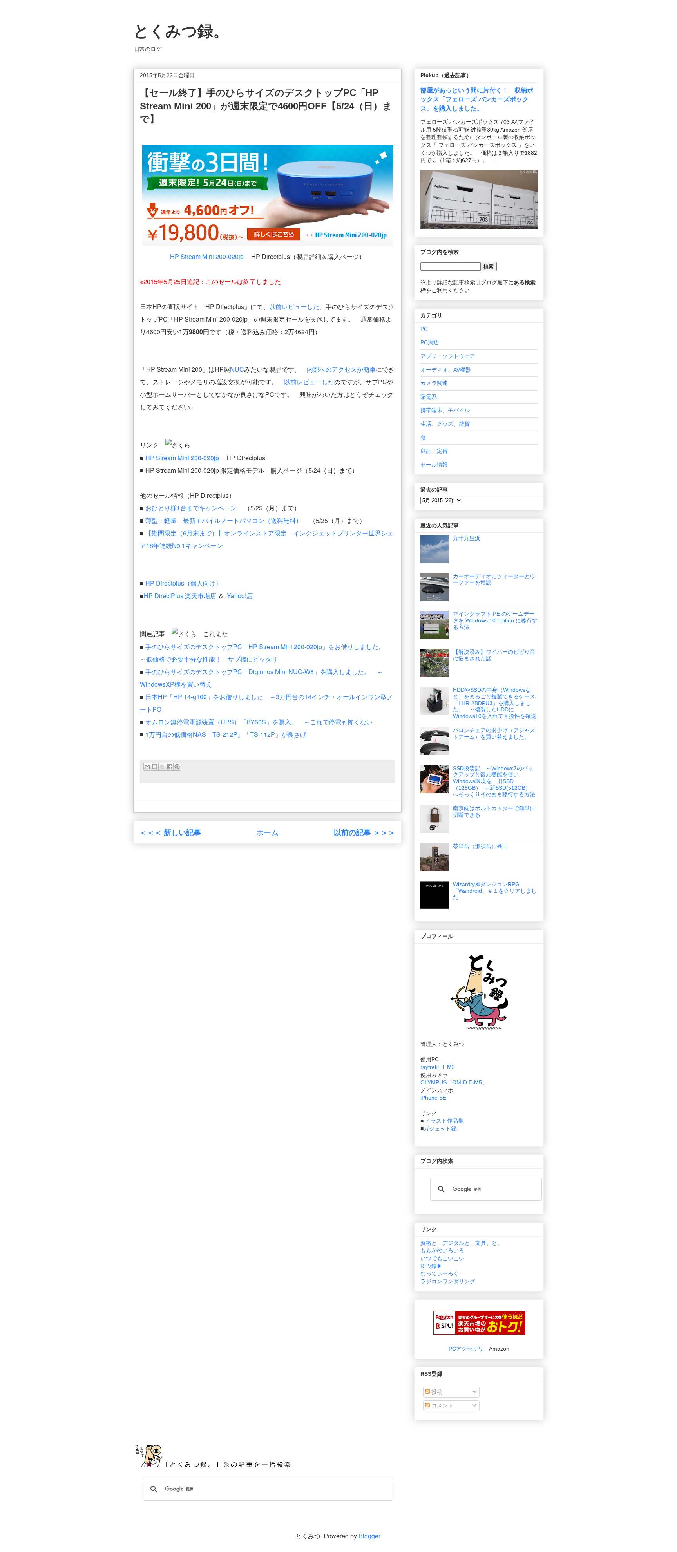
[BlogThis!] (155, 767)
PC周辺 (429, 342)
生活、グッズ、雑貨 (445, 424)
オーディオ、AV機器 (445, 370)
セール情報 (434, 464)
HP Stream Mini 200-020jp (207, 256)
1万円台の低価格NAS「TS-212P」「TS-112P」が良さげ (225, 734)
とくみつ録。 (181, 31)
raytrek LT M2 (437, 1067)
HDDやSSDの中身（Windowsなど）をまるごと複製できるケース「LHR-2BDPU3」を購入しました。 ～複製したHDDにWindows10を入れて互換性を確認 (494, 703)
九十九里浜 (466, 538)
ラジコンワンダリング (447, 1281)
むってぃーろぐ (439, 1273)
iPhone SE (433, 1097)
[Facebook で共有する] (170, 767)
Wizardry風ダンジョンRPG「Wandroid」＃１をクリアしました (495, 891)
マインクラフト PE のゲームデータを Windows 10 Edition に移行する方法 (495, 620)
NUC (237, 369)
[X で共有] (162, 767)
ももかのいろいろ (442, 1250)
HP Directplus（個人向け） (183, 583)
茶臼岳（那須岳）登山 (480, 846)
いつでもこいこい (442, 1258)
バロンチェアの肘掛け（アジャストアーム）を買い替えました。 (494, 733)
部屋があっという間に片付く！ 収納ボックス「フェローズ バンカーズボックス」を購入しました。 (476, 99)
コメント (441, 1405)
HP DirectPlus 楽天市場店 (180, 595)
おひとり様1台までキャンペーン (191, 507)
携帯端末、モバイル (445, 410)
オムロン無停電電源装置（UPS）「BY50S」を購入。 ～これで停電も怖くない (259, 721)
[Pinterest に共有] (177, 767)
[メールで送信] (147, 767)
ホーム (267, 832)
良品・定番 (434, 451)
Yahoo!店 (240, 595)
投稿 (436, 1392)
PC (424, 329)
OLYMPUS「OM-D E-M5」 (453, 1082)
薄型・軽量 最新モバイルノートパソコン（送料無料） (223, 520)
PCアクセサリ (466, 1349)
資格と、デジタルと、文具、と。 (461, 1243)
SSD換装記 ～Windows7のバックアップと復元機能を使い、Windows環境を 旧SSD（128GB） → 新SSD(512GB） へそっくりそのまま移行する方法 (494, 781)
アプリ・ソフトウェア (447, 356)
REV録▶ (431, 1266)
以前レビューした (294, 306)
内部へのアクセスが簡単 (341, 369)
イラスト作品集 (444, 1121)
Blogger (369, 1535)
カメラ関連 (434, 383)
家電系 (428, 397)
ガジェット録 (440, 1128)
